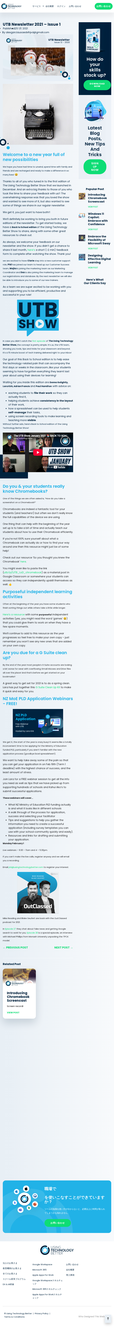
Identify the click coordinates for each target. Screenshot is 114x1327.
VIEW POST (13, 1012)
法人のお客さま (10, 1263)
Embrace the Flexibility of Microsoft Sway (99, 239)
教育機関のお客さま (12, 1268)
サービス (36, 6)
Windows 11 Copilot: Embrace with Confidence (98, 219)
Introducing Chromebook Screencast (18, 997)
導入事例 (70, 1275)
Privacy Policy (41, 1313)
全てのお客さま (10, 1273)
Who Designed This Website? (94, 1316)
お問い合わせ (75, 6)
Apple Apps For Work (43, 1275)
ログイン (61, 6)
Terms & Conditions (14, 1316)
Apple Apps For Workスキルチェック (47, 1296)
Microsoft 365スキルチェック (46, 1289)
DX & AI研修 (8, 1284)
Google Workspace (42, 1264)
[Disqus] (38, 1059)
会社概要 (49, 6)
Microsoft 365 (39, 1269)
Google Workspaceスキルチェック (47, 1282)
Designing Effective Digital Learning (99, 259)
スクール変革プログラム (14, 1279)
